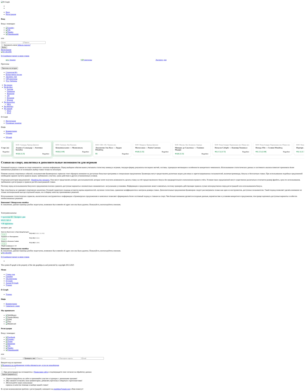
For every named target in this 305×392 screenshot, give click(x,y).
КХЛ (9, 113)
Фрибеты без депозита (40, 180)
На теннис (8, 85)
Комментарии (11, 131)
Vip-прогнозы (11, 279)
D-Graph (9, 281)
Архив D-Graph (12, 283)
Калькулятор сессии (14, 75)
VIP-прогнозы (11, 79)
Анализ (10, 60)
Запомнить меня (10, 45)
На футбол (8, 87)
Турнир (9, 285)
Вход (8, 12)
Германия (11, 91)
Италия (10, 100)
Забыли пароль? (24, 45)
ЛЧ (8, 96)
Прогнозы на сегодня (9, 68)
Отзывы (9, 133)
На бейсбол (8, 106)
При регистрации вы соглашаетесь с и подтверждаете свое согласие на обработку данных (48, 372)
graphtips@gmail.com (61, 389)
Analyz (4, 234)
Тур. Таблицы (11, 81)
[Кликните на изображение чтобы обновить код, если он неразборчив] (30, 365)
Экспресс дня (160, 60)
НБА (9, 104)
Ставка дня (10, 274)
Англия (10, 89)
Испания (10, 98)
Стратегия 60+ (12, 72)
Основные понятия (13, 123)
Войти (4, 47)
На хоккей (8, 109)
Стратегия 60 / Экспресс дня (13, 217)
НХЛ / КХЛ (6, 220)
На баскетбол (9, 102)
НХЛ (9, 111)
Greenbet (9, 277)
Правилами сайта (41, 372)
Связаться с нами (13, 306)
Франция (10, 94)
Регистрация (11, 14)
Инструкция (11, 121)
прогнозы (86, 60)
